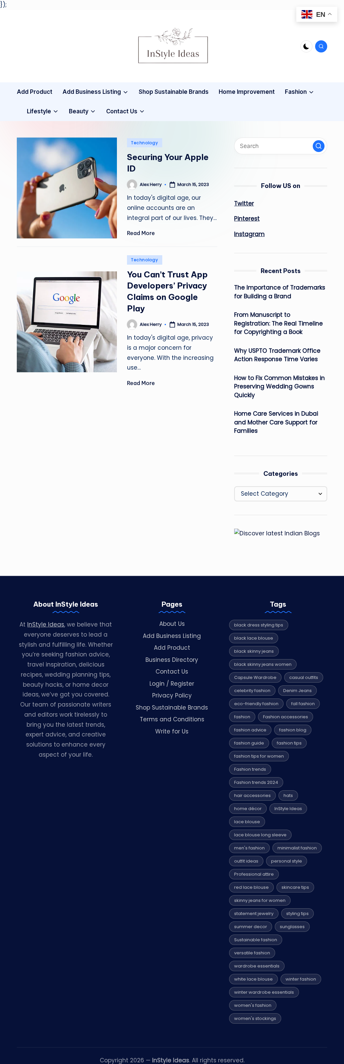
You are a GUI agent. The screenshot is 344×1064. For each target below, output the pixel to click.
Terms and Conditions (172, 719)
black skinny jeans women (263, 664)
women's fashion (252, 1005)
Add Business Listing (172, 636)
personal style (286, 861)
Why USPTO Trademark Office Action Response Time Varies (277, 355)
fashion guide (249, 743)
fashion (242, 717)
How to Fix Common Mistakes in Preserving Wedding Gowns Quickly (279, 386)
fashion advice (250, 730)
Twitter (244, 203)
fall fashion (303, 703)
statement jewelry (253, 913)
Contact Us (172, 672)
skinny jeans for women (260, 900)
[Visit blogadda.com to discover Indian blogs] (277, 533)
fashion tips (289, 743)
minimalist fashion (297, 848)
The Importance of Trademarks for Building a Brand (279, 291)
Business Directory (171, 660)
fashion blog (292, 730)
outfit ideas (246, 861)
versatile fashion (252, 953)
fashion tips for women (259, 756)
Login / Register (171, 684)
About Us (172, 624)
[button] (319, 146)
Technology (144, 143)
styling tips (297, 913)
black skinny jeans (254, 651)
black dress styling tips (258, 625)
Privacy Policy (172, 695)
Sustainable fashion (255, 940)
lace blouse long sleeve (260, 835)
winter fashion (301, 979)
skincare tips (295, 887)
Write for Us (171, 731)
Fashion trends (250, 769)
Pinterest (247, 219)
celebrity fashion (252, 690)
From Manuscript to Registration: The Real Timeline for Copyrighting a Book (278, 323)
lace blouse (247, 822)
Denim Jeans (297, 690)
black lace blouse (253, 638)
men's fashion (249, 848)
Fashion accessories (285, 717)
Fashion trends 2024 (256, 782)
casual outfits (303, 677)
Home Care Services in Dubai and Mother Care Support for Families (276, 422)
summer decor (250, 926)
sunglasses (292, 926)
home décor (248, 808)
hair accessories (252, 795)
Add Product (172, 648)
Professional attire (254, 874)
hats (288, 795)
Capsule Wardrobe (255, 677)
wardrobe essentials (257, 966)
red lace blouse (251, 887)
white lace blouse (253, 979)
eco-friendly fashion (256, 703)
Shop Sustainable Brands (172, 708)
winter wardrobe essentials (264, 992)
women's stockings (255, 1018)
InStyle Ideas (45, 624)
